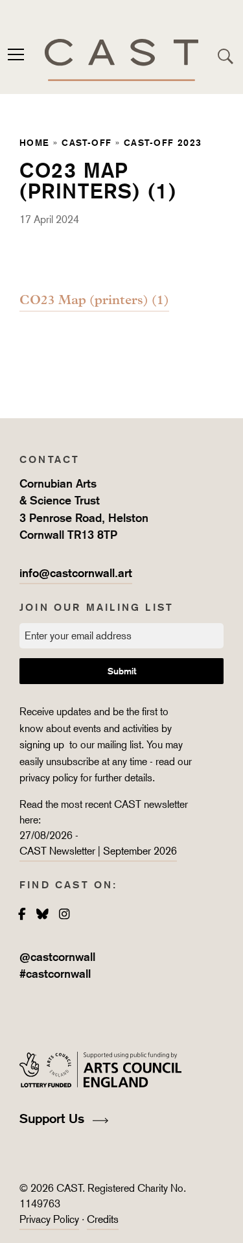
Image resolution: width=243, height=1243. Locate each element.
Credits (103, 1219)
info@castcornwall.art (75, 573)
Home (34, 142)
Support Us (53, 1118)
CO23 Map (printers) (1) (94, 299)
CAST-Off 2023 (163, 142)
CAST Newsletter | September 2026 (98, 851)
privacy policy (48, 778)
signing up (43, 745)
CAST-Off (87, 142)
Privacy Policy (49, 1219)
